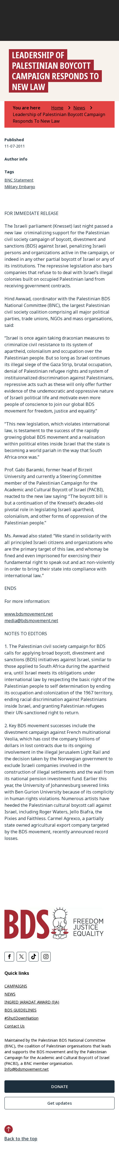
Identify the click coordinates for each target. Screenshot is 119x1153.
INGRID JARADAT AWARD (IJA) (31, 1002)
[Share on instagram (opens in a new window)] (46, 957)
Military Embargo (19, 186)
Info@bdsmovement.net (26, 1069)
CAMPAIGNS (15, 986)
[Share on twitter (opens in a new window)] (21, 957)
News (79, 108)
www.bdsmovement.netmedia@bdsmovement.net (31, 617)
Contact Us (14, 1026)
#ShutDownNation (21, 1018)
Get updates (59, 1103)
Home (57, 108)
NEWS (9, 994)
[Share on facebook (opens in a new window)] (9, 957)
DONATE (59, 1086)
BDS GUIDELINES (20, 1010)
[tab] (31, 107)
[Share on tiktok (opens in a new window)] (33, 957)
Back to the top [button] (20, 1139)
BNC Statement (18, 180)
